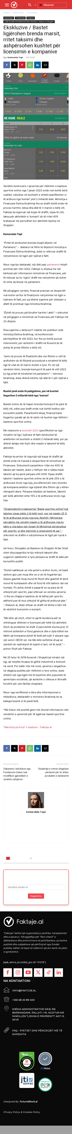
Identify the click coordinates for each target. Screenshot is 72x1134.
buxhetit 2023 (30, 430)
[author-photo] (36, 800)
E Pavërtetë (32, 12)
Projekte (30, 18)
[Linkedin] (37, 65)
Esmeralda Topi (15, 57)
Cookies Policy (31, 1112)
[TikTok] (48, 972)
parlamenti (53, 264)
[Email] (45, 65)
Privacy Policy (11, 1112)
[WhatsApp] (29, 65)
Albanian (48, 5)
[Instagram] (18, 972)
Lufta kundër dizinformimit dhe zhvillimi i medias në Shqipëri (29, 21)
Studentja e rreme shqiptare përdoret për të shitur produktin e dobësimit (53, 772)
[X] (14, 65)
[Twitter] (38, 972)
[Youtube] (28, 972)
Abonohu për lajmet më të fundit (36, 875)
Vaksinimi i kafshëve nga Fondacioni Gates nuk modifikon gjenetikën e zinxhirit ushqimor (16, 774)
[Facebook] (6, 65)
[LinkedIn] (58, 972)
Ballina (6, 12)
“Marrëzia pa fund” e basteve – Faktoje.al (27, 727)
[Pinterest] (22, 65)
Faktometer (18, 12)
